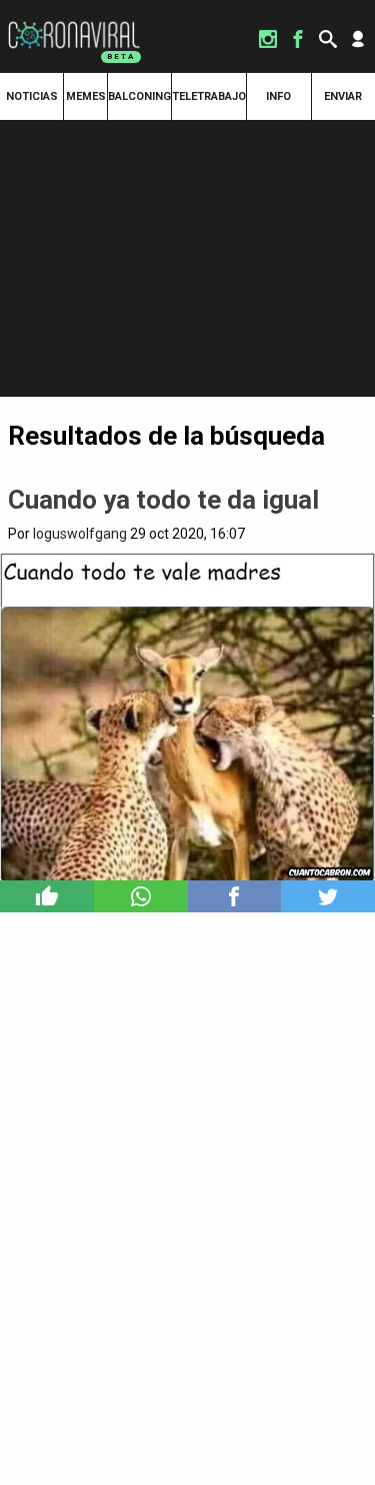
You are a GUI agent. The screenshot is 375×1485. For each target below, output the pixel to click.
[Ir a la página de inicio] (74, 22)
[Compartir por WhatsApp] (141, 896)
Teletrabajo (209, 96)
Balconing (139, 96)
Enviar (343, 96)
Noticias (32, 96)
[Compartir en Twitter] (328, 896)
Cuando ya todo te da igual (163, 500)
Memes (86, 96)
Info (278, 96)
